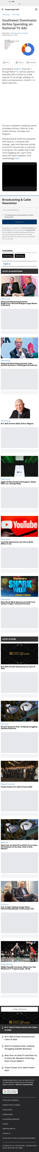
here (17, 158)
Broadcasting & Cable (19, 33)
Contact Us (6, 1133)
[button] (2, 9)
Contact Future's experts (11, 1105)
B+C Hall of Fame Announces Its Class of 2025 (20, 1038)
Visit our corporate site (24, 1084)
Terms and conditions (10, 1100)
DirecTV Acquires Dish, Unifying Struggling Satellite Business (19, 1047)
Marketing (6, 15)
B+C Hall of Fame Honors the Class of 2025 (21, 1028)
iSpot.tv (7, 33)
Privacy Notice (30, 230)
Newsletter (32, 62)
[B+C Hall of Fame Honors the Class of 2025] (19, 1023)
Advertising (16, 15)
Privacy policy (7, 1110)
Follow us (21, 62)
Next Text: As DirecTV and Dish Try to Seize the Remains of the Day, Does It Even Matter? (21, 1058)
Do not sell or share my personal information (19, 1138)
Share (7, 62)
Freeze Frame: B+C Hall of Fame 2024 (19, 1069)
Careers (5, 1124)
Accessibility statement (11, 1119)
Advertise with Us (9, 1129)
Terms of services (28, 228)
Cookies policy (8, 1114)
